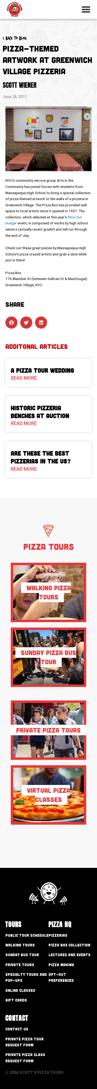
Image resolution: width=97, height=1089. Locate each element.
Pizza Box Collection (69, 945)
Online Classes (20, 990)
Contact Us (16, 1029)
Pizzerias (57, 935)
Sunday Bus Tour (22, 954)
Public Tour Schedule (26, 935)
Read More (24, 378)
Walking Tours (20, 945)
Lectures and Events (69, 954)
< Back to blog (15, 38)
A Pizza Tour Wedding (42, 370)
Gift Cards (16, 1000)
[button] (11, 322)
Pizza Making (61, 964)
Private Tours (19, 964)
